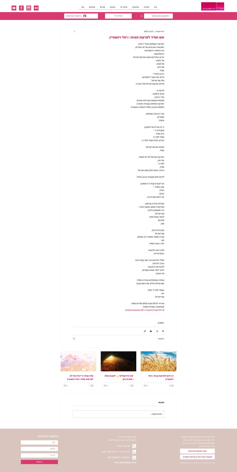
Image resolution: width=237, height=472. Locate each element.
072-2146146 (123, 446)
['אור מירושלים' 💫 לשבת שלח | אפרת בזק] (118, 361)
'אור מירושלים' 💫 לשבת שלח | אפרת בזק (119, 377)
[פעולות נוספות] (74, 31)
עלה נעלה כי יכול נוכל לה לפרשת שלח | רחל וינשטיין (80, 377)
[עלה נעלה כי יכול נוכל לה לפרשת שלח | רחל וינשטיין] (78, 361)
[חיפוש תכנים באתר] (141, 16)
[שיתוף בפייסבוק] (163, 331)
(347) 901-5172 (109, 452)
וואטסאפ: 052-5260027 (119, 457)
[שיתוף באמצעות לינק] (145, 331)
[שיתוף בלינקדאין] (151, 331)
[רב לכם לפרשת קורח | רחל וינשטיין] (158, 361)
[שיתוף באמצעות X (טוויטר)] (157, 331)
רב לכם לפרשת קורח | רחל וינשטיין (160, 377)
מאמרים (161, 322)
